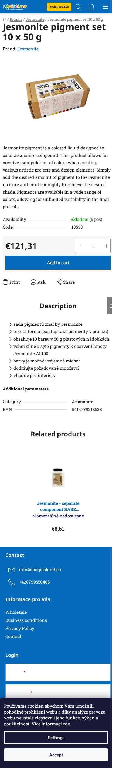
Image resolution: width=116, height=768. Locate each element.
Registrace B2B (59, 6)
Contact (13, 636)
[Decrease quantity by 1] (79, 246)
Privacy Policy (19, 628)
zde (66, 723)
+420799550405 (34, 582)
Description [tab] (58, 305)
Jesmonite (28, 49)
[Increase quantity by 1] (106, 246)
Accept (56, 754)
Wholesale (16, 612)
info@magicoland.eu (40, 569)
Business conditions (26, 620)
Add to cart (58, 262)
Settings (56, 737)
